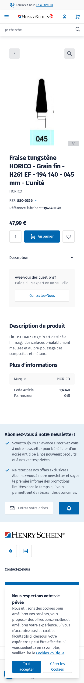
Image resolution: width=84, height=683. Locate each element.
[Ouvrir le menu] (6, 16)
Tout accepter (26, 667)
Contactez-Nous (42, 295)
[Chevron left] (14, 53)
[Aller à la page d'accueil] (35, 17)
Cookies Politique (50, 653)
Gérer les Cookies (57, 667)
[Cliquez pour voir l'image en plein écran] (69, 53)
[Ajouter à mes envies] (69, 236)
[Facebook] (11, 551)
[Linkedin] (26, 551)
